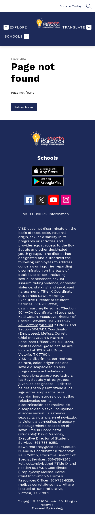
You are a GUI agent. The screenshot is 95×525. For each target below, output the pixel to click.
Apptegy (57, 508)
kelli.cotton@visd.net (35, 325)
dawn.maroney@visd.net (39, 308)
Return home (24, 107)
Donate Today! (71, 6)
